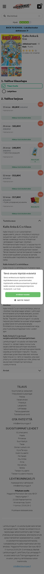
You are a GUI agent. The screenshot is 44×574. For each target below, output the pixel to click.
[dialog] (22, 287)
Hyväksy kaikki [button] (23, 294)
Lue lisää (17, 289)
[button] (22, 300)
